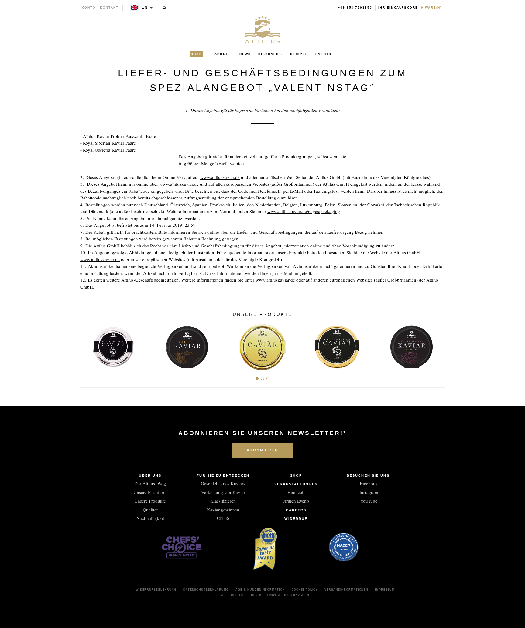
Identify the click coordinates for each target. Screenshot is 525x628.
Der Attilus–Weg (150, 483)
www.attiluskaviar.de (220, 177)
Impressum (385, 589)
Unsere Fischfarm (150, 492)
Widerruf (295, 519)
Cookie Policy (305, 589)
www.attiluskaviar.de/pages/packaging (303, 211)
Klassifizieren (223, 501)
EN (145, 7)
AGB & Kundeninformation (260, 589)
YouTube (368, 501)
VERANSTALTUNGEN (296, 484)
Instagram (368, 492)
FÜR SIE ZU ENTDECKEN (223, 475)
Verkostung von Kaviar (223, 492)
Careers (296, 510)
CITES (223, 518)
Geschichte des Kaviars (223, 483)
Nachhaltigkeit (150, 518)
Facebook (369, 483)
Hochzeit (295, 492)
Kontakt (109, 7)
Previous (87, 345)
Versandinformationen (346, 589)
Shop (296, 475)
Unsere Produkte (150, 501)
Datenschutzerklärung (206, 589)
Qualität (150, 510)
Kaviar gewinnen (223, 510)
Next (438, 345)
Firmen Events (296, 501)
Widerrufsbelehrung (156, 589)
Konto (89, 7)
